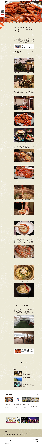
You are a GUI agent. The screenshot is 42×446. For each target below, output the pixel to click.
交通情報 (35, 3)
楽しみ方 (25, 3)
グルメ (24, 24)
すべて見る (31, 369)
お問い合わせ (2, 10)
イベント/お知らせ (29, 3)
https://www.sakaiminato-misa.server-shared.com (20, 300)
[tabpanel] (11, 420)
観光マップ (33, 3)
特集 (22, 3)
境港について (20, 3)
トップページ (22, 24)
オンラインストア (2, 11)
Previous (37, 424)
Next (38, 424)
